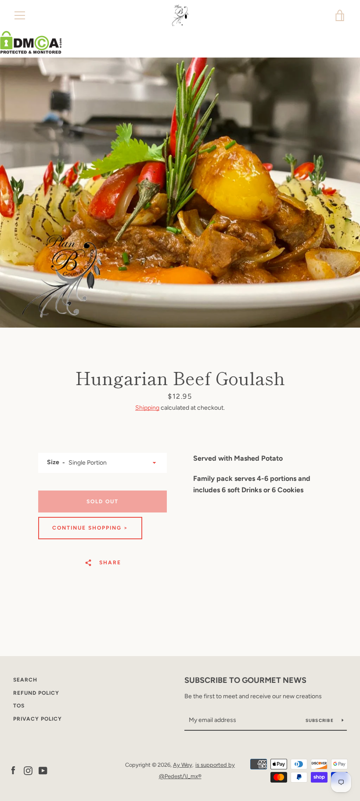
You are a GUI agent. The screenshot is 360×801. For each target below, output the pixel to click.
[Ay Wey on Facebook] (13, 770)
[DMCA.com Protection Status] (31, 51)
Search (25, 680)
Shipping (147, 407)
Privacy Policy (37, 719)
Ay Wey (182, 764)
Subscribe (320, 720)
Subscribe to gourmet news (245, 680)
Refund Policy (36, 693)
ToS (19, 706)
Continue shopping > (90, 528)
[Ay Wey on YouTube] (43, 770)
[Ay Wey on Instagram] (28, 770)
